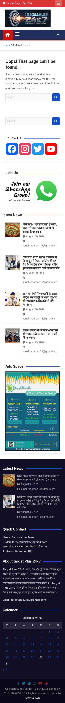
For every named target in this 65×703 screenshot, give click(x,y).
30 (58, 657)
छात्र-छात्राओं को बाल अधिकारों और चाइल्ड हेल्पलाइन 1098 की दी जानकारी (40, 333)
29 (49, 657)
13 (32, 644)
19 (24, 650)
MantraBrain (32, 698)
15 (49, 644)
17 (7, 650)
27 (32, 657)
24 (7, 657)
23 (58, 650)
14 (41, 644)
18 (15, 650)
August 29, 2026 (35, 342)
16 (58, 644)
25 (15, 657)
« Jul (5, 669)
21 (41, 650)
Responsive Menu (58, 3)
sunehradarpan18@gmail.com (38, 488)
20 (32, 650)
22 (49, 650)
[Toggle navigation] (17, 34)
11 (15, 644)
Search (56, 97)
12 (24, 644)
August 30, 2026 (35, 236)
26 (24, 657)
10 (7, 644)
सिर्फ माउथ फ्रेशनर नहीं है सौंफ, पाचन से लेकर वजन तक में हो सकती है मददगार (40, 228)
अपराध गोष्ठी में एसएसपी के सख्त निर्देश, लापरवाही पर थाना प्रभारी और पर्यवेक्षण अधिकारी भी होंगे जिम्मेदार (40, 299)
